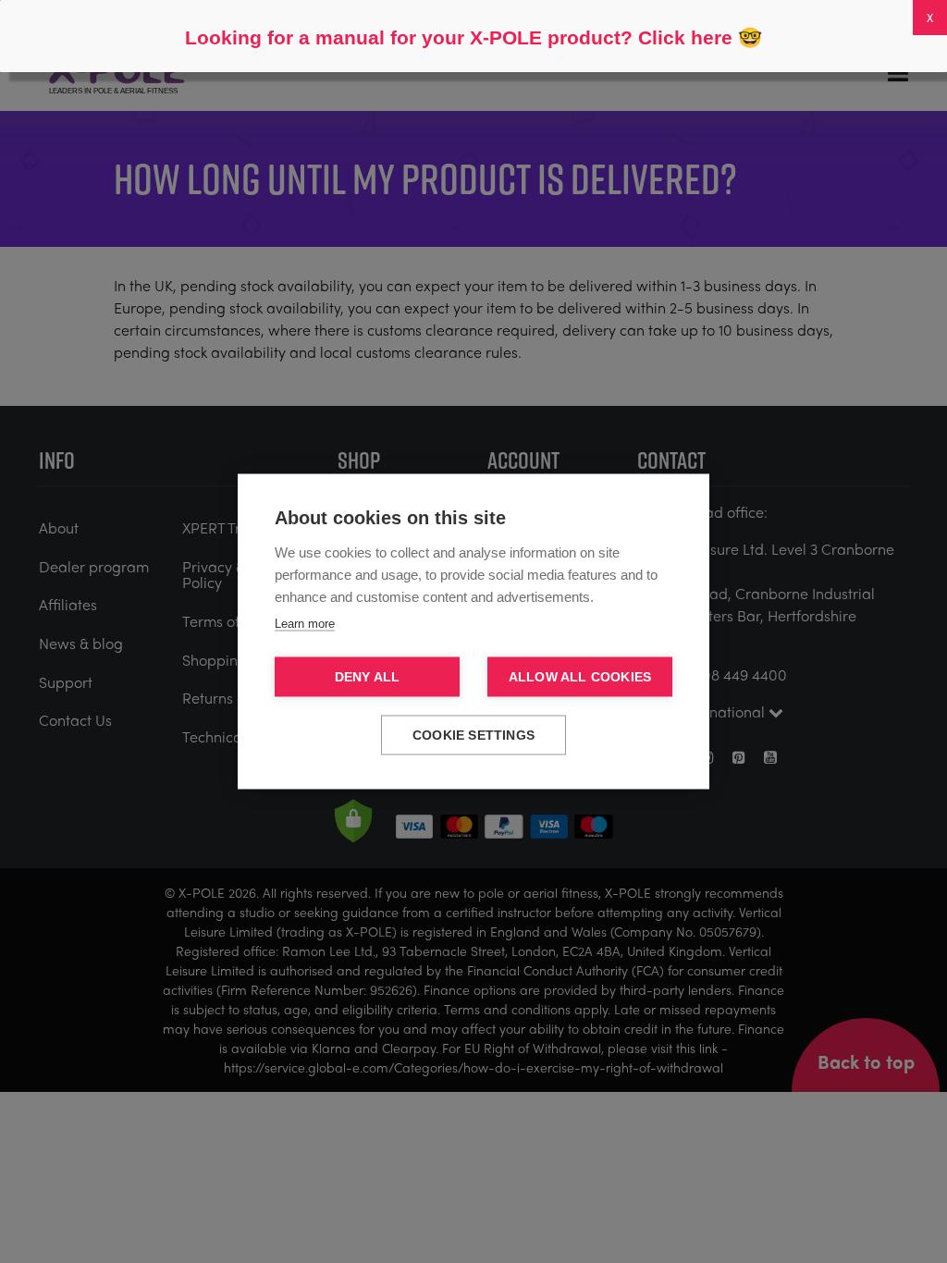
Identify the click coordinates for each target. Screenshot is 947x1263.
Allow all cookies (580, 677)
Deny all (367, 677)
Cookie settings (473, 735)
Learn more (305, 624)
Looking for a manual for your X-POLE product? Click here (458, 37)
